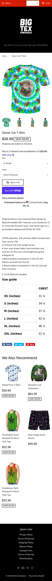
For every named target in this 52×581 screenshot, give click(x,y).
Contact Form (26, 550)
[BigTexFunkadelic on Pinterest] (27, 568)
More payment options (13, 197)
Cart (47, 3)
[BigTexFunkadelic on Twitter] (18, 568)
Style (4, 169)
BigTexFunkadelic (19, 576)
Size (3, 158)
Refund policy (26, 558)
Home (4, 56)
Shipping (6, 143)
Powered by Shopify (36, 576)
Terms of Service (26, 554)
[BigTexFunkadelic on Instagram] (32, 568)
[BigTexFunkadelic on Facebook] (23, 568)
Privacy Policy (26, 534)
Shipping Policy (26, 542)
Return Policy (26, 546)
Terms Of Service (26, 538)
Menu (8, 3)
